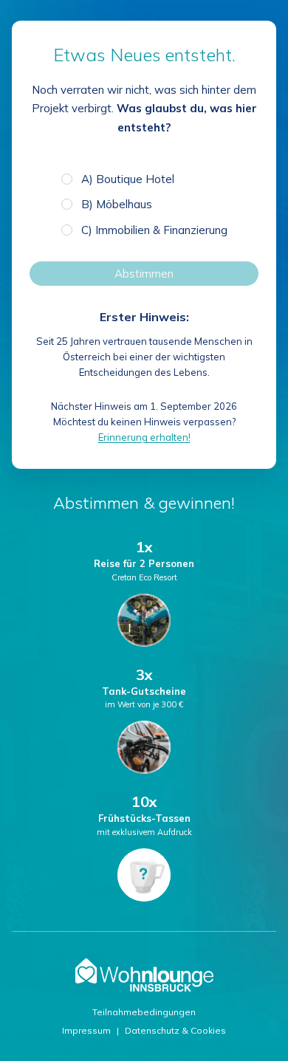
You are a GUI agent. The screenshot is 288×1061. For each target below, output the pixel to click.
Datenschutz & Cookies (175, 1030)
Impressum (86, 1030)
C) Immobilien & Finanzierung (154, 230)
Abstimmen (144, 274)
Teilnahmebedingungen (144, 1011)
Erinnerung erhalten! (144, 437)
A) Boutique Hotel (127, 179)
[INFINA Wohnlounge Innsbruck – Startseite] (144, 975)
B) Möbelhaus (116, 204)
